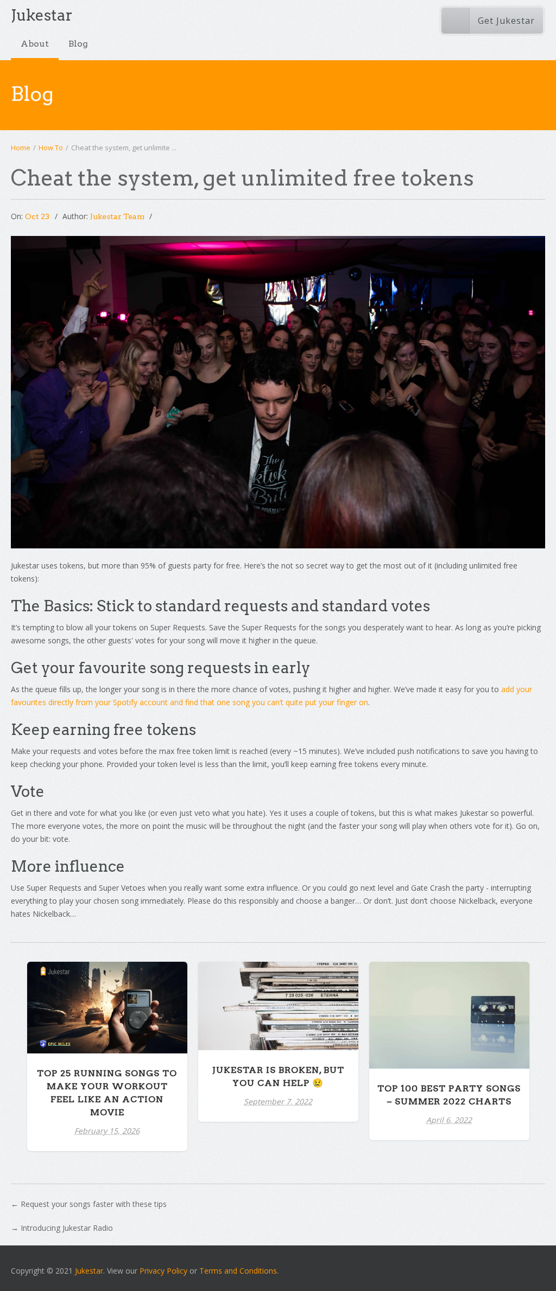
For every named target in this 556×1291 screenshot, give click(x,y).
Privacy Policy (163, 1271)
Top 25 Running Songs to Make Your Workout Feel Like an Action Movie (107, 1000)
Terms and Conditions (238, 1271)
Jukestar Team (117, 216)
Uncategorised (278, 1025)
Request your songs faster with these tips (94, 1204)
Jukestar (89, 1271)
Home (20, 147)
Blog (78, 44)
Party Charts (107, 1034)
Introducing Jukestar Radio (67, 1228)
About (35, 44)
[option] (107, 1056)
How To (51, 147)
